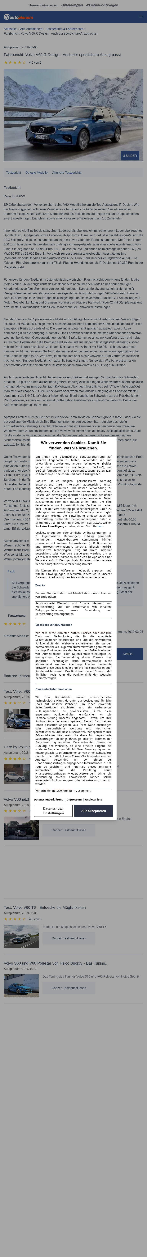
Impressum (74, 799)
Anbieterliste (93, 799)
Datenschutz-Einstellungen (53, 810)
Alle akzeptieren (93, 811)
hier (100, 526)
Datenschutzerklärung (48, 799)
